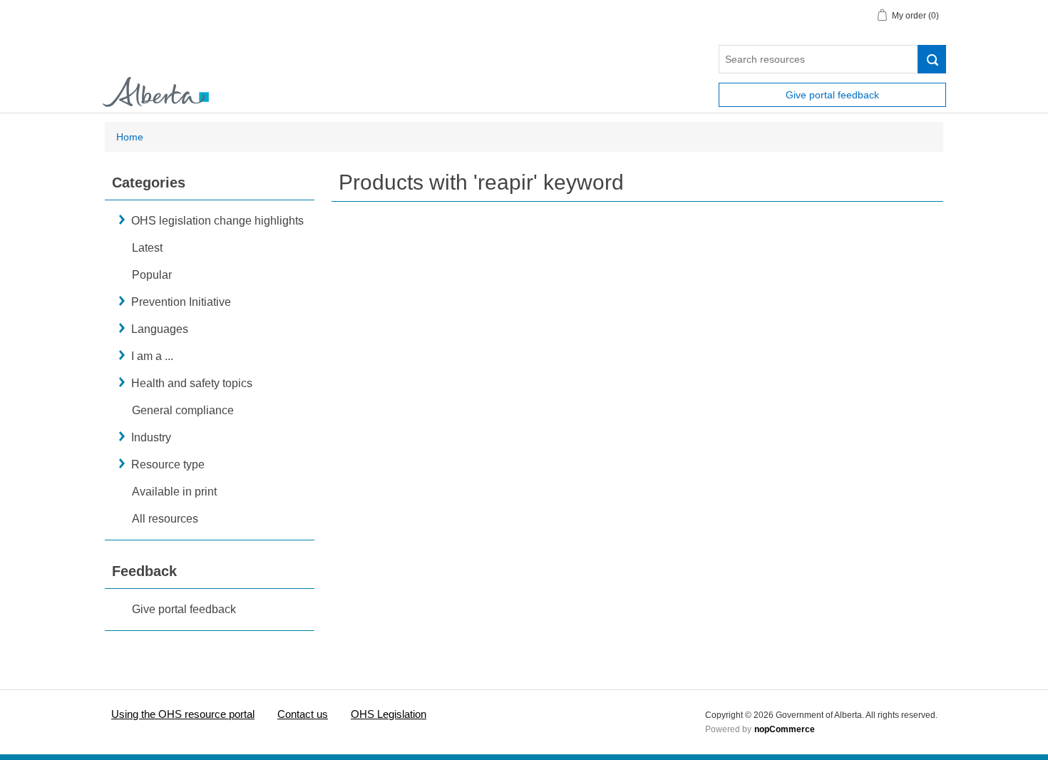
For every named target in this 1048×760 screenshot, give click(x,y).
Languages (159, 329)
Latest (147, 248)
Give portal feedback (832, 95)
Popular (152, 275)
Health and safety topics (191, 383)
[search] (932, 59)
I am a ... (152, 356)
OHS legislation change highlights (217, 221)
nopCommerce (784, 729)
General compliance (183, 410)
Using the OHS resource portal (183, 714)
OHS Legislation (388, 714)
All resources (165, 519)
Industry (151, 437)
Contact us (302, 714)
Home (129, 137)
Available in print (174, 492)
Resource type (168, 464)
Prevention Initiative (181, 302)
